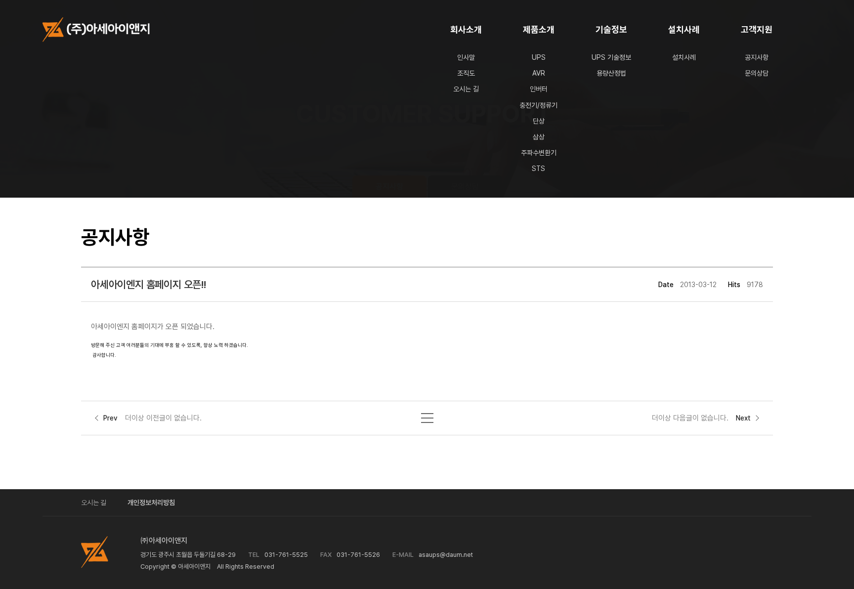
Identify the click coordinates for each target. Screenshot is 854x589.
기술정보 (611, 29)
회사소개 (466, 29)
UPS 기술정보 (611, 57)
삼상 (539, 137)
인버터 (539, 89)
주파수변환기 (538, 153)
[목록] (427, 416)
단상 (539, 121)
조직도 (466, 73)
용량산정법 (611, 73)
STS (538, 168)
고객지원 (756, 29)
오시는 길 (466, 89)
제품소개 (539, 29)
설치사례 (684, 29)
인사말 (466, 57)
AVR (538, 73)
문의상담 (757, 73)
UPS (539, 57)
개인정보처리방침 (151, 502)
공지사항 (757, 57)
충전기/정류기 (538, 105)
